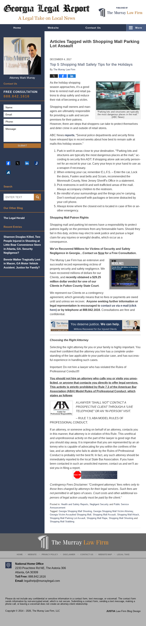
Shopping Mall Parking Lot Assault (67, 518)
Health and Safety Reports (74, 504)
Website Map (105, 554)
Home (17, 27)
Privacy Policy (50, 554)
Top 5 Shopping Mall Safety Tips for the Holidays (91, 64)
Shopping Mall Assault (104, 514)
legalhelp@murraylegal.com (42, 580)
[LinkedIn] (27, 163)
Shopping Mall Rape (97, 518)
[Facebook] (8, 163)
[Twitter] (17, 163)
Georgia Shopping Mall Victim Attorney (113, 511)
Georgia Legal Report (47, 12)
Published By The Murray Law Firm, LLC (120, 12)
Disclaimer (69, 554)
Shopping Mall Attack (128, 514)
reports (69, 135)
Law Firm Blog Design (123, 611)
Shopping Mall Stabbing (62, 521)
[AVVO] (8, 172)
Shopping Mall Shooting (121, 518)
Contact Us (93, 27)
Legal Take (123, 554)
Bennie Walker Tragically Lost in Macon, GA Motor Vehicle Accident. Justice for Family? (22, 263)
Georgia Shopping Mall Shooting (75, 511)
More (138, 27)
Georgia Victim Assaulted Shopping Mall (70, 514)
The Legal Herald (14, 217)
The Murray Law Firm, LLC (46, 610)
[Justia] (36, 163)
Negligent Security (99, 504)
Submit (22, 145)
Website (53, 27)
